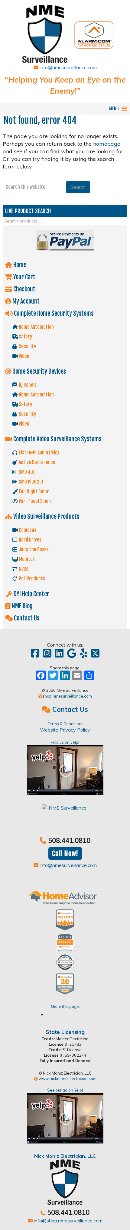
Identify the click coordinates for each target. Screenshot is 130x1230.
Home (19, 265)
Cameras (27, 530)
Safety (25, 337)
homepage (106, 143)
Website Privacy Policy (65, 730)
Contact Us (26, 618)
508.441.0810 (69, 840)
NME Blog (22, 606)
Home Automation (36, 327)
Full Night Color (33, 491)
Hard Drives (29, 540)
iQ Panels (27, 385)
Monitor (26, 559)
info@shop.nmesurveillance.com (67, 1221)
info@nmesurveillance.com (67, 67)
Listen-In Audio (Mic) (38, 453)
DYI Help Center (30, 594)
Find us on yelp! (65, 742)
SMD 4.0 (26, 472)
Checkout (23, 289)
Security (27, 346)
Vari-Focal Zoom (34, 501)
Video (23, 356)
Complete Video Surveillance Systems (56, 439)
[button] (114, 109)
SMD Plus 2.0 (30, 482)
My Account (25, 301)
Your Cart (23, 277)
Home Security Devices (38, 371)
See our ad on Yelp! (65, 1090)
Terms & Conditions (65, 723)
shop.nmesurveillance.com (67, 696)
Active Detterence (36, 462)
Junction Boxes (33, 549)
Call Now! (65, 853)
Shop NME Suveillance (65, 31)
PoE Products (31, 579)
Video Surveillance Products (45, 516)
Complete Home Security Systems (53, 313)
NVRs (23, 569)
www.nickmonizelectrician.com (67, 1078)
